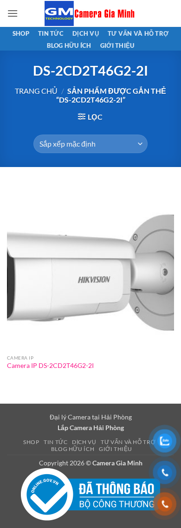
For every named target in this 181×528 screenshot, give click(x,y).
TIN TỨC (51, 33)
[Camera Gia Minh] (90, 13)
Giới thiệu (117, 45)
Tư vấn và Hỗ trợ (138, 33)
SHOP (21, 33)
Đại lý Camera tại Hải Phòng (91, 417)
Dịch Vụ (85, 33)
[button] (12, 13)
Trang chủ (36, 90)
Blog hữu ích (69, 45)
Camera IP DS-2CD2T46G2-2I (50, 365)
